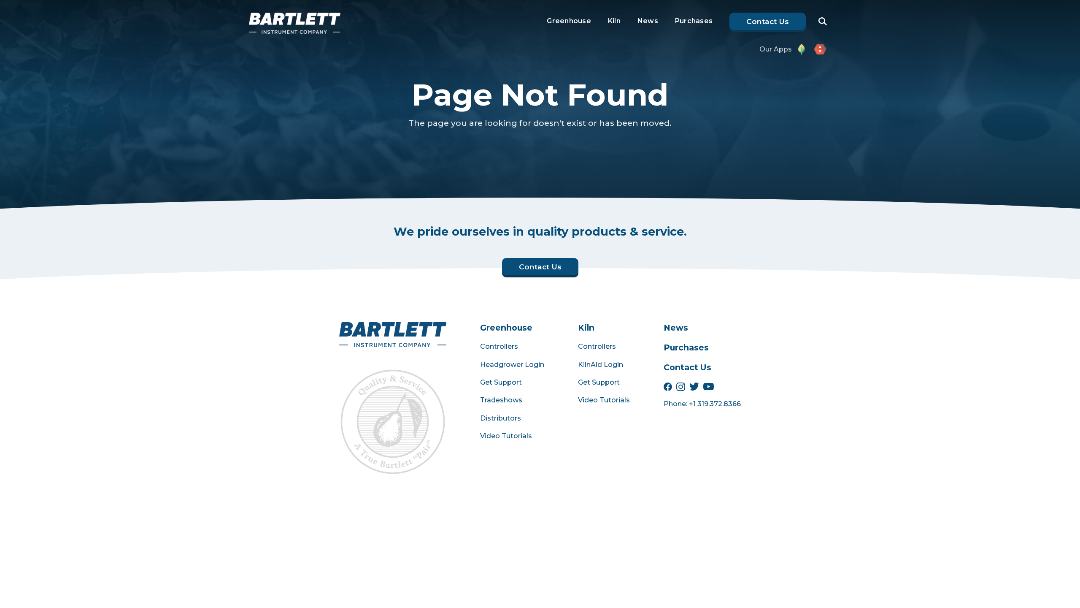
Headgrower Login (512, 365)
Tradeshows (501, 400)
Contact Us (687, 367)
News (647, 21)
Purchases (694, 21)
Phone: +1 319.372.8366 (702, 404)
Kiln (614, 21)
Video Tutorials (506, 436)
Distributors (500, 418)
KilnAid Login (600, 365)
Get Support (501, 382)
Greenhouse (569, 21)
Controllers (499, 346)
